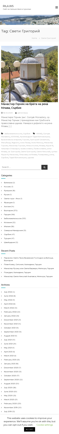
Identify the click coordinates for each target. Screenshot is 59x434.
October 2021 (9, 328)
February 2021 (10, 360)
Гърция (7, 214)
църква (30, 157)
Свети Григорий (28, 151)
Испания (8, 222)
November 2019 (11, 407)
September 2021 (11, 332)
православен (26, 148)
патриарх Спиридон (10, 148)
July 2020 (8, 387)
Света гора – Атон (12, 198)
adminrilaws (22, 113)
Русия (6, 194)
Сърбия (26, 134)
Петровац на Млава (28, 154)
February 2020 (10, 403)
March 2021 (9, 356)
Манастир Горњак (17, 145)
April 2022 (8, 304)
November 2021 (11, 324)
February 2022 (10, 312)
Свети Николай (43, 151)
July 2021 (8, 340)
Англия (7, 206)
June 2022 (8, 296)
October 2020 (10, 376)
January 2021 (9, 364)
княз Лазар (25, 142)
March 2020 (9, 399)
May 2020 (8, 395)
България (8, 210)
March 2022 (9, 308)
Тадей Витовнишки (17, 157)
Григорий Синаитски (39, 139)
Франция (8, 202)
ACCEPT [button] (29, 429)
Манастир (13, 154)
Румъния (8, 190)
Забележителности (13, 134)
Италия (7, 226)
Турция (7, 238)
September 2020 (11, 379)
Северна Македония (13, 230)
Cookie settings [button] (45, 424)
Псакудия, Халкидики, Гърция (17, 272)
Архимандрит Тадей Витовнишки (35, 137)
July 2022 (8, 292)
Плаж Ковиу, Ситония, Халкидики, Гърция (23, 264)
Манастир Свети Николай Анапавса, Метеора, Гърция (28, 276)
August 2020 (9, 383)
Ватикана (8, 182)
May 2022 (8, 300)
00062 (39, 134)
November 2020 (11, 372)
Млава (42, 145)
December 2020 (11, 368)
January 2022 (10, 316)
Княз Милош (37, 142)
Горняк (25, 139)
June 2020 (8, 391)
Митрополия (32, 145)
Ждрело (15, 142)
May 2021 (8, 348)
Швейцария (9, 242)
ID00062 (15, 137)
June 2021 (8, 344)
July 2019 (8, 411)
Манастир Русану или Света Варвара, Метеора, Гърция (29, 268)
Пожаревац (43, 154)
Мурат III (49, 145)
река (51, 154)
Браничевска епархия (11, 139)
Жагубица (5, 142)
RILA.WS (8, 6)
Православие (40, 148)
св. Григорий (14, 151)
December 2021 (11, 320)
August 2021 (9, 336)
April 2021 (8, 352)
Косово (7, 186)
